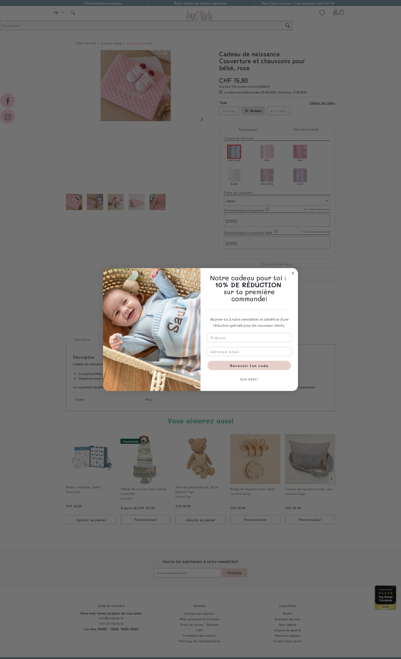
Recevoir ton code (249, 365)
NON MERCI (249, 379)
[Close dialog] (293, 273)
